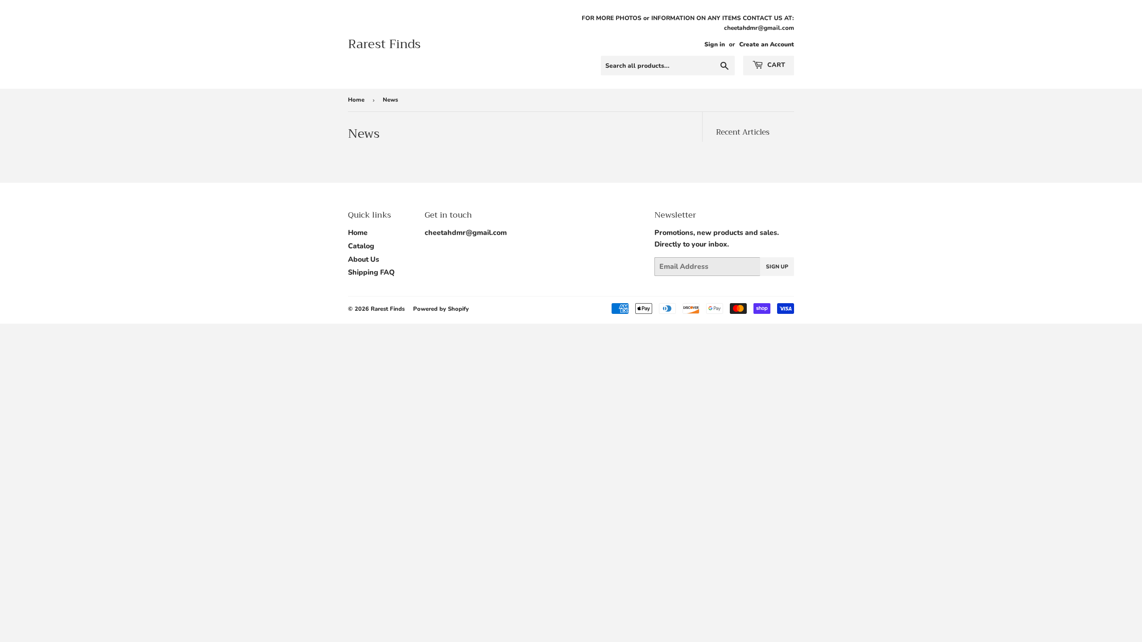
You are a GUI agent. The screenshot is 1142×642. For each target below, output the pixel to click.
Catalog (361, 246)
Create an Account (766, 44)
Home (356, 100)
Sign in (714, 44)
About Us (363, 259)
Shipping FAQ (371, 272)
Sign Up (777, 266)
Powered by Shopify (441, 309)
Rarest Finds (384, 44)
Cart (775, 65)
